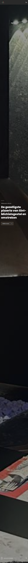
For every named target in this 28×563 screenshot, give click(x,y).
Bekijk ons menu (5, 223)
